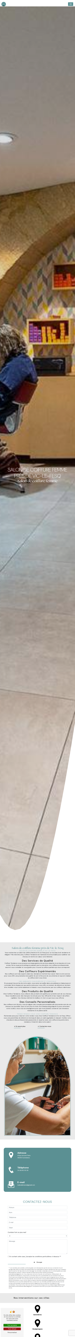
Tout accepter (12, 1325)
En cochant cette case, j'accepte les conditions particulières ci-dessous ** (35, 1256)
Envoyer (39, 1262)
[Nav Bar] (70, 4)
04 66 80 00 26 (22, 1170)
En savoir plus (20, 1026)
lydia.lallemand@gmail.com (26, 1185)
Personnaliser (12, 1332)
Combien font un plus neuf (17, 1232)
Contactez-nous (45, 1026)
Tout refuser (12, 1329)
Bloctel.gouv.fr (28, 1286)
